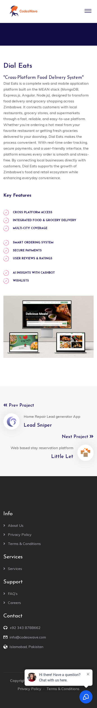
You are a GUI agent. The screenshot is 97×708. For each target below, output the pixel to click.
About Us (15, 525)
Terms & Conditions (24, 543)
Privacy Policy (20, 534)
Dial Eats (17, 65)
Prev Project (20, 405)
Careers (14, 602)
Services (15, 568)
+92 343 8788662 (25, 627)
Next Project (76, 437)
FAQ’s (13, 593)
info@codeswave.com (27, 637)
